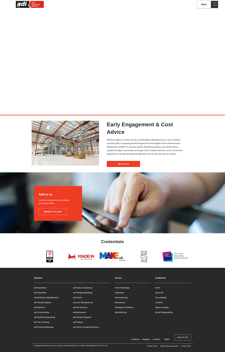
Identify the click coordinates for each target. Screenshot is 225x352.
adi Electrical (39, 307)
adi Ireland (77, 297)
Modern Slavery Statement (169, 346)
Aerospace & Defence (124, 307)
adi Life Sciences (80, 307)
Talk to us (123, 164)
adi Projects (78, 322)
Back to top (182, 337)
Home (157, 287)
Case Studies (161, 297)
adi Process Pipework (82, 317)
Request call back (53, 211)
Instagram (146, 339)
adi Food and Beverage (44, 327)
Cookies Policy (152, 346)
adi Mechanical (79, 312)
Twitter (166, 339)
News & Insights (162, 307)
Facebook (135, 339)
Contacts (159, 302)
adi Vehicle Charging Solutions (86, 327)
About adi (159, 292)
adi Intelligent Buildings (82, 292)
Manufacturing (121, 312)
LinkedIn (156, 339)
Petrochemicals (121, 297)
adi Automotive (40, 292)
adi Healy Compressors (83, 287)
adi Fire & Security (41, 322)
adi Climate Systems (42, 302)
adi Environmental (41, 312)
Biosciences (120, 302)
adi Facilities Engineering (44, 317)
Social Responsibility (164, 312)
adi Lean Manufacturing (83, 302)
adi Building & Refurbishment (46, 297)
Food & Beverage (122, 287)
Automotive (119, 292)
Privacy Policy (186, 346)
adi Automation (40, 287)
